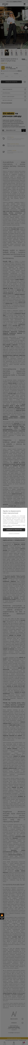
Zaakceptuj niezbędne (14, 533)
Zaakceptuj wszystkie (14, 529)
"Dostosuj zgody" (14, 523)
